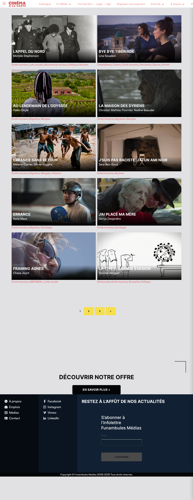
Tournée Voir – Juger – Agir (94, 3)
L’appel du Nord (29, 51)
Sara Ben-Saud (108, 164)
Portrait (165, 64)
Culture (117, 64)
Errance (22, 214)
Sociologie (46, 227)
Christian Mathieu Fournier (115, 110)
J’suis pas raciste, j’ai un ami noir (133, 160)
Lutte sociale (36, 64)
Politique (73, 64)
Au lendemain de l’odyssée (40, 106)
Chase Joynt (21, 273)
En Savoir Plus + (96, 389)
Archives (156, 3)
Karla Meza (20, 218)
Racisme (83, 64)
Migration (34, 118)
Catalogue (45, 3)
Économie (134, 281)
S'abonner (122, 457)
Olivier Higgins (43, 164)
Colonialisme (104, 64)
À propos (176, 3)
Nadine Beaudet (144, 110)
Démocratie (103, 281)
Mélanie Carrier (22, 164)
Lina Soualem (107, 56)
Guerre (156, 64)
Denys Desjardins (110, 218)
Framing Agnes (28, 268)
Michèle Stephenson (26, 56)
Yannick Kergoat (109, 273)
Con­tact (14, 418)
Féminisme (145, 64)
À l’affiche (62, 3)
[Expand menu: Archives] (163, 4)
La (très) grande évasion (125, 268)
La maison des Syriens (121, 106)
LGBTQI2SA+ (36, 281)
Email (104, 435)
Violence (56, 173)
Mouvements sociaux (55, 64)
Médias (14, 412)
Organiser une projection (131, 3)
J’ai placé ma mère (117, 214)
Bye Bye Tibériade (116, 51)
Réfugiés (45, 118)
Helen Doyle (20, 110)
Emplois (14, 407)
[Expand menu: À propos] (183, 4)
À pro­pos (15, 401)
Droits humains (20, 64)
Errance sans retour (35, 160)
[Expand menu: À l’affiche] (70, 4)
